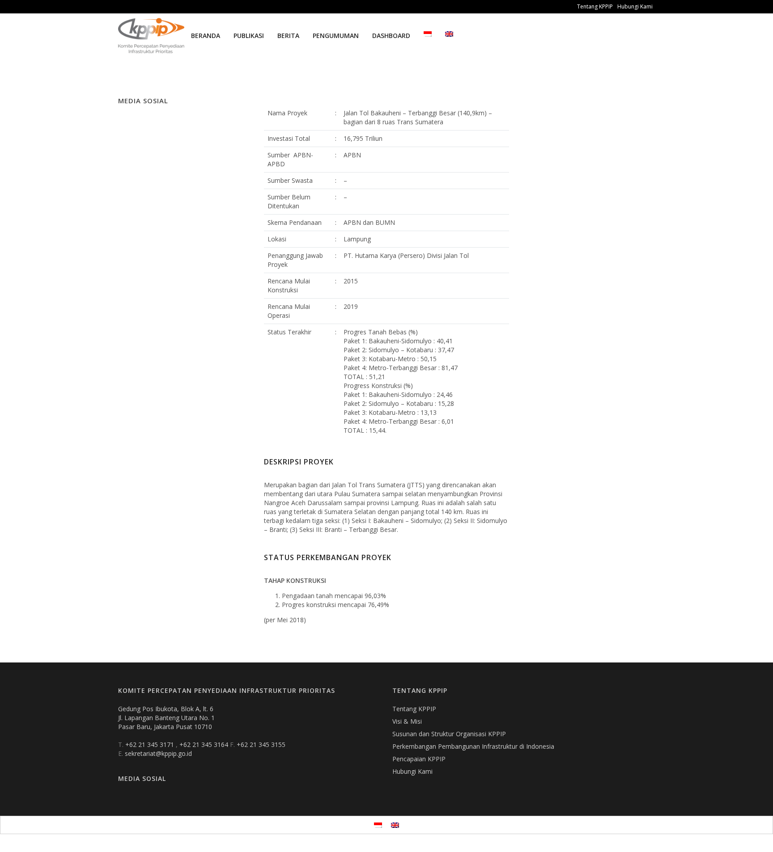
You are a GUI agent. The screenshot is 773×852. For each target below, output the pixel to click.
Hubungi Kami (635, 6)
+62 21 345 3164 (204, 744)
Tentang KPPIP (595, 6)
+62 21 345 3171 (150, 744)
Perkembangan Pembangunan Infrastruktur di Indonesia (473, 746)
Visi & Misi (407, 721)
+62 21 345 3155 (261, 744)
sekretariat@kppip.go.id (158, 753)
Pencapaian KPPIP (419, 759)
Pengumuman (336, 35)
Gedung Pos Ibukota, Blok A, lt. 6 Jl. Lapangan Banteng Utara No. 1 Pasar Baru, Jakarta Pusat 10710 (166, 717)
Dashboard (391, 35)
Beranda (205, 35)
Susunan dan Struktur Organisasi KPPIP (449, 734)
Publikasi (249, 35)
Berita (288, 35)
